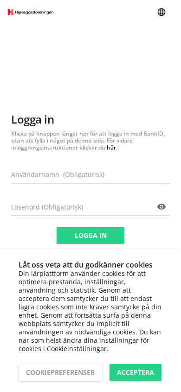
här (111, 147)
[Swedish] (161, 12)
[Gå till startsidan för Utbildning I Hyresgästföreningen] (30, 12)
